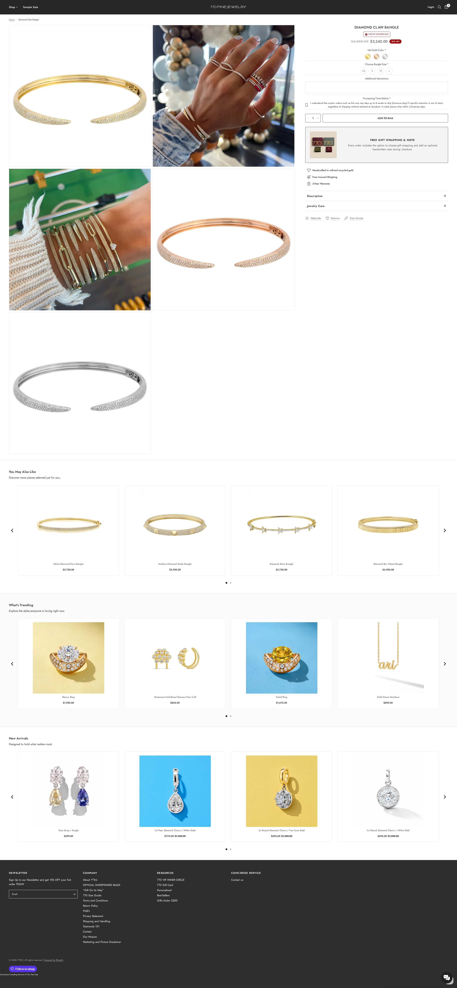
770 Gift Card (165, 885)
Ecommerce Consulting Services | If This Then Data (19, 974)
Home (11, 19)
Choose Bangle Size (376, 64)
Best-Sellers (163, 895)
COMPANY (90, 873)
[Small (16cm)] (372, 71)
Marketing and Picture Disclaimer (102, 942)
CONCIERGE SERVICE (246, 873)
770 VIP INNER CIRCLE (170, 880)
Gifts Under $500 (167, 901)
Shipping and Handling (96, 921)
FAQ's (86, 911)
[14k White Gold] (385, 57)
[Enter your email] (74, 894)
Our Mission (90, 937)
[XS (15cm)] (364, 71)
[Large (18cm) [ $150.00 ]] (389, 71)
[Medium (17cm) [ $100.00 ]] (381, 71)
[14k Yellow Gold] (368, 57)
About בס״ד (90, 880)
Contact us (237, 880)
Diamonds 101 (91, 926)
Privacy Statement (93, 916)
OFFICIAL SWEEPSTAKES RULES (101, 885)
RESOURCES (165, 873)
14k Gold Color (376, 50)
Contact (87, 932)
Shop (12, 7)
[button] (447, 978)
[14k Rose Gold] (376, 57)
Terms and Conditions (95, 901)
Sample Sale (30, 7)
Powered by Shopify (53, 960)
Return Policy (90, 906)
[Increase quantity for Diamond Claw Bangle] (318, 118)
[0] (445, 7)
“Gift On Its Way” (93, 890)
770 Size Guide (92, 895)
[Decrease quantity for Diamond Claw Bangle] (308, 118)
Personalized (164, 890)
